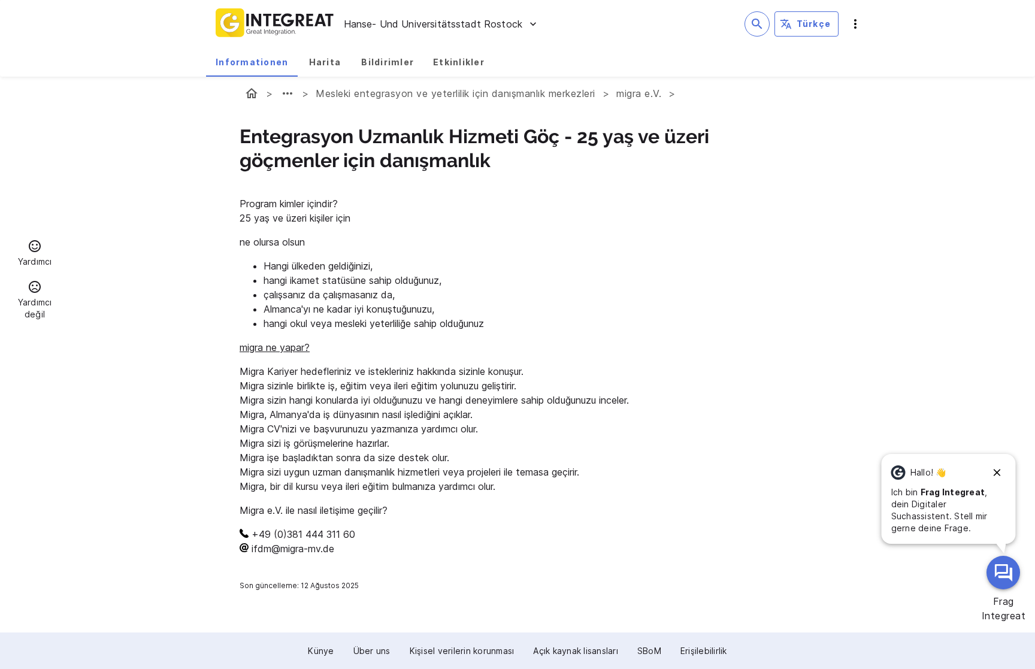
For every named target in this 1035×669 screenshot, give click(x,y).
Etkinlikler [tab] (459, 62)
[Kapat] (997, 473)
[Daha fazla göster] (287, 93)
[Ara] (757, 24)
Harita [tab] (325, 62)
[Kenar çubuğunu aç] (855, 24)
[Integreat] (275, 24)
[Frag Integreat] (1003, 572)
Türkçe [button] (814, 24)
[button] (35, 254)
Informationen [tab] (252, 62)
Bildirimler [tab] (387, 62)
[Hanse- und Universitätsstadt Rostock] (252, 93)
